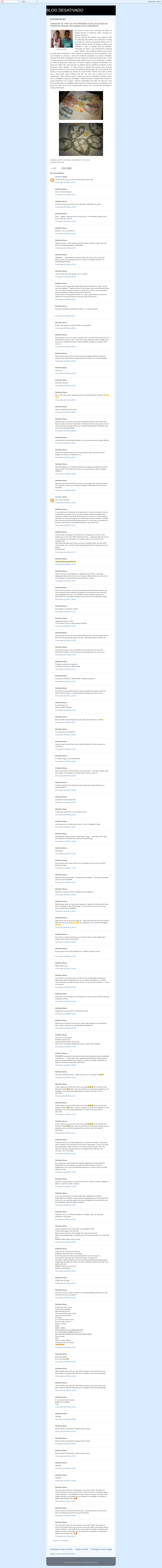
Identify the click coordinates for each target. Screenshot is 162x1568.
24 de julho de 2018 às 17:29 (65, 868)
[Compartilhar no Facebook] (68, 168)
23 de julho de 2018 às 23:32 (65, 248)
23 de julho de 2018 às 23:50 (65, 277)
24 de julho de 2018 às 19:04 (65, 882)
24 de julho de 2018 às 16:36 (65, 815)
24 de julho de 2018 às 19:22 (65, 911)
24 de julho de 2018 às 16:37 (65, 827)
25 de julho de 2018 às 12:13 (65, 1133)
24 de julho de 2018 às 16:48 (65, 841)
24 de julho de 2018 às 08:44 (65, 443)
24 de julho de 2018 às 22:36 (65, 1014)
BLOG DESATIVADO (64, 10)
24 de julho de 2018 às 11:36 (65, 581)
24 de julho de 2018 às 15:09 (65, 776)
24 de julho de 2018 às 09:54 (65, 503)
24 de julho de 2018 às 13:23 (65, 669)
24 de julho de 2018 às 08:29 (65, 412)
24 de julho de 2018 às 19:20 (65, 895)
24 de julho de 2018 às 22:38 (65, 1028)
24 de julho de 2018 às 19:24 (65, 927)
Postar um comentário (60, 1540)
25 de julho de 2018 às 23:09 (65, 1242)
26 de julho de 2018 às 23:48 (65, 1419)
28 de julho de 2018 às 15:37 (65, 1501)
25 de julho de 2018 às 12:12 (65, 1096)
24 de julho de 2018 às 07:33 (65, 385)
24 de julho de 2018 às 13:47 (65, 722)
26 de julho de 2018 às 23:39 (65, 1407)
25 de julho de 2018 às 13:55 (65, 1186)
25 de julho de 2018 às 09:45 (65, 1065)
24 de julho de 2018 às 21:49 (65, 1001)
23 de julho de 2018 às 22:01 (65, 182)
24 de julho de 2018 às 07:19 (65, 373)
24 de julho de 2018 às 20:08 (65, 942)
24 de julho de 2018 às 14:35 (65, 749)
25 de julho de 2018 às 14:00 (65, 1205)
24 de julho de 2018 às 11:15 (65, 525)
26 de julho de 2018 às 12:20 (65, 1362)
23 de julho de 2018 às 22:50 (65, 207)
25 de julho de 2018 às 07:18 (65, 1047)
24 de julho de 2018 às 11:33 (65, 564)
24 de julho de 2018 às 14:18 (65, 735)
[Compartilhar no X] (66, 168)
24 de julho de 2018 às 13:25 (65, 681)
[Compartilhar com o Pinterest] (71, 168)
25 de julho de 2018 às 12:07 (65, 1077)
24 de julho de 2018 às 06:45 (65, 361)
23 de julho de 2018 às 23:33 (65, 264)
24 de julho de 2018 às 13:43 (65, 710)
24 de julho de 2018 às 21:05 (65, 987)
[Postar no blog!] (64, 168)
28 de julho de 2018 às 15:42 (65, 1536)
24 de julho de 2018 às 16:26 (65, 802)
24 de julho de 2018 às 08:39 (65, 431)
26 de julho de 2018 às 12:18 (65, 1347)
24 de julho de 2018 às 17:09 (65, 854)
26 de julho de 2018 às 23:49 (65, 1431)
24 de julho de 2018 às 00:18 (65, 299)
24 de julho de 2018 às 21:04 (65, 968)
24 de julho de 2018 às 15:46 (65, 790)
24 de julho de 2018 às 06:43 (65, 346)
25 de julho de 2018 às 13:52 (65, 1172)
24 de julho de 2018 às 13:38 (65, 696)
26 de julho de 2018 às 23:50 (65, 1444)
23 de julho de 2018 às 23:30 (65, 221)
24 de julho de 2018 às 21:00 (65, 956)
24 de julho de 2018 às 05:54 (65, 328)
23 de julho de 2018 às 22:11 (65, 195)
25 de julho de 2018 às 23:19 (65, 1271)
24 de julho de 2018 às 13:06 (65, 626)
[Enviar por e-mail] (62, 168)
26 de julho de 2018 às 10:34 (65, 1298)
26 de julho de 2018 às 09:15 (65, 1283)
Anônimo (58, 497)
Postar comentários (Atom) (65, 1554)
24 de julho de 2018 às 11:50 (65, 599)
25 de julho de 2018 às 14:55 (65, 1219)
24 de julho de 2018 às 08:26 (65, 400)
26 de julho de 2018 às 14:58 (65, 1376)
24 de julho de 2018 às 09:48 (65, 474)
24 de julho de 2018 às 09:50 (65, 490)
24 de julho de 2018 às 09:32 (65, 457)
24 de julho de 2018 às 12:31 (65, 612)
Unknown (58, 177)
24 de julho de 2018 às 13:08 (65, 640)
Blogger (95, 1562)
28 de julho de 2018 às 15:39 (65, 1516)
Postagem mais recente (61, 1549)
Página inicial (81, 1549)
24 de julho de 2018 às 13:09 (65, 655)
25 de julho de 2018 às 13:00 (65, 1153)
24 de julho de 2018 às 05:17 (65, 316)
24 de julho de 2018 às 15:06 (65, 761)
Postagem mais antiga (101, 1549)
